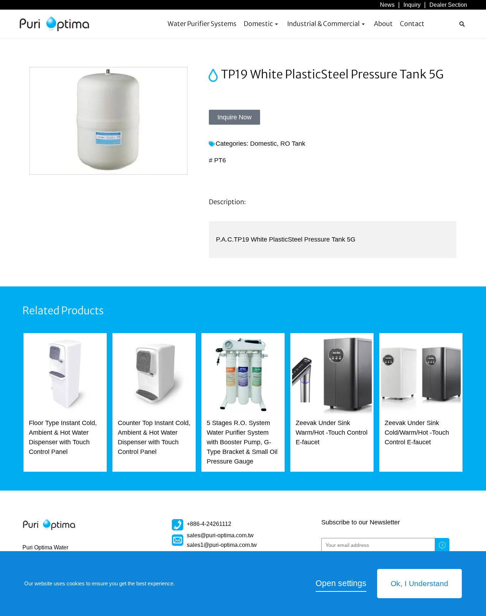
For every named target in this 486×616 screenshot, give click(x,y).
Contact (412, 24)
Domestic (258, 24)
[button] (461, 24)
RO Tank (292, 143)
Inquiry (412, 4)
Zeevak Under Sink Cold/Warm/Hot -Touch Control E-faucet (417, 432)
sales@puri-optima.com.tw (220, 535)
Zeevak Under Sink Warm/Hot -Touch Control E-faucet (332, 432)
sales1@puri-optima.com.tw (222, 545)
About (383, 24)
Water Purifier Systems (202, 24)
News (387, 4)
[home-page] (54, 23)
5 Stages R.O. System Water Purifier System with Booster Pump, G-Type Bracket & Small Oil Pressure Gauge (242, 442)
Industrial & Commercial (323, 24)
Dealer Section (448, 4)
